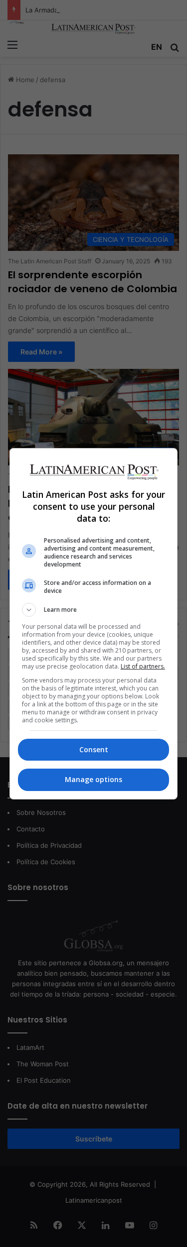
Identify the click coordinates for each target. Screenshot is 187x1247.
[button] (94, 610)
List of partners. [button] (143, 666)
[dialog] (93, 623)
